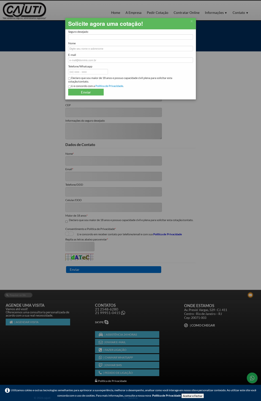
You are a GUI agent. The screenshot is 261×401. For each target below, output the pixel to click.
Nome (72, 43)
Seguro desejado (78, 31)
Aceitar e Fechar (192, 395)
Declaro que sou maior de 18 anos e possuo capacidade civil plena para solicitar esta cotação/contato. (120, 79)
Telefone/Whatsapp (80, 66)
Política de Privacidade (166, 395)
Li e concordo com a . (97, 85)
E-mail (72, 54)
